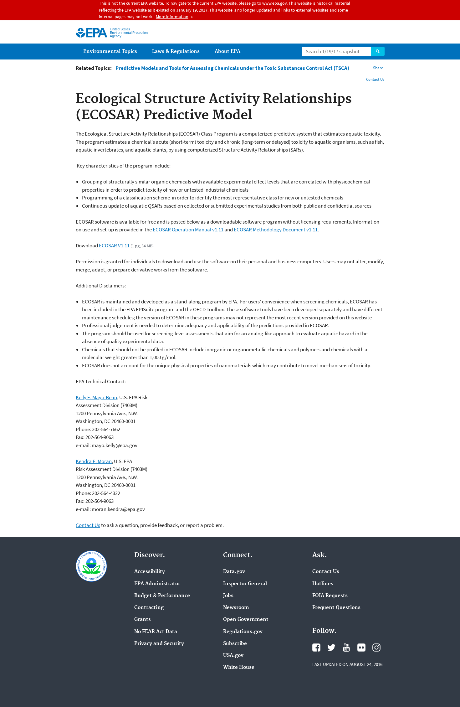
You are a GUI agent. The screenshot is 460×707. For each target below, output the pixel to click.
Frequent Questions (336, 608)
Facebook (316, 647)
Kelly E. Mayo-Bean (96, 397)
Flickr (361, 647)
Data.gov (234, 572)
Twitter (331, 647)
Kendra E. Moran (94, 461)
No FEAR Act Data (155, 632)
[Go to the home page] (91, 33)
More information (172, 16)
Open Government (245, 619)
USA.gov (233, 655)
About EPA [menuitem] (227, 51)
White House (238, 667)
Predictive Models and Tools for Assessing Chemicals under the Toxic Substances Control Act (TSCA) (232, 68)
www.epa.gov (274, 3)
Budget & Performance (162, 596)
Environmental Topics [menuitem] (110, 51)
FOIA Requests (330, 596)
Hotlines (322, 584)
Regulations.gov (243, 632)
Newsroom (236, 608)
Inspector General (245, 584)
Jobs (228, 596)
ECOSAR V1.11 (114, 245)
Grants (142, 619)
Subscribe (235, 644)
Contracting (149, 608)
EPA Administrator (157, 584)
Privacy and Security (159, 644)
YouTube (346, 647)
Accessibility (149, 572)
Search (378, 51)
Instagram (376, 647)
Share (378, 67)
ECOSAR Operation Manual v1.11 (188, 229)
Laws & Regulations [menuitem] (176, 51)
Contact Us (375, 79)
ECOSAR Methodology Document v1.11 (275, 229)
